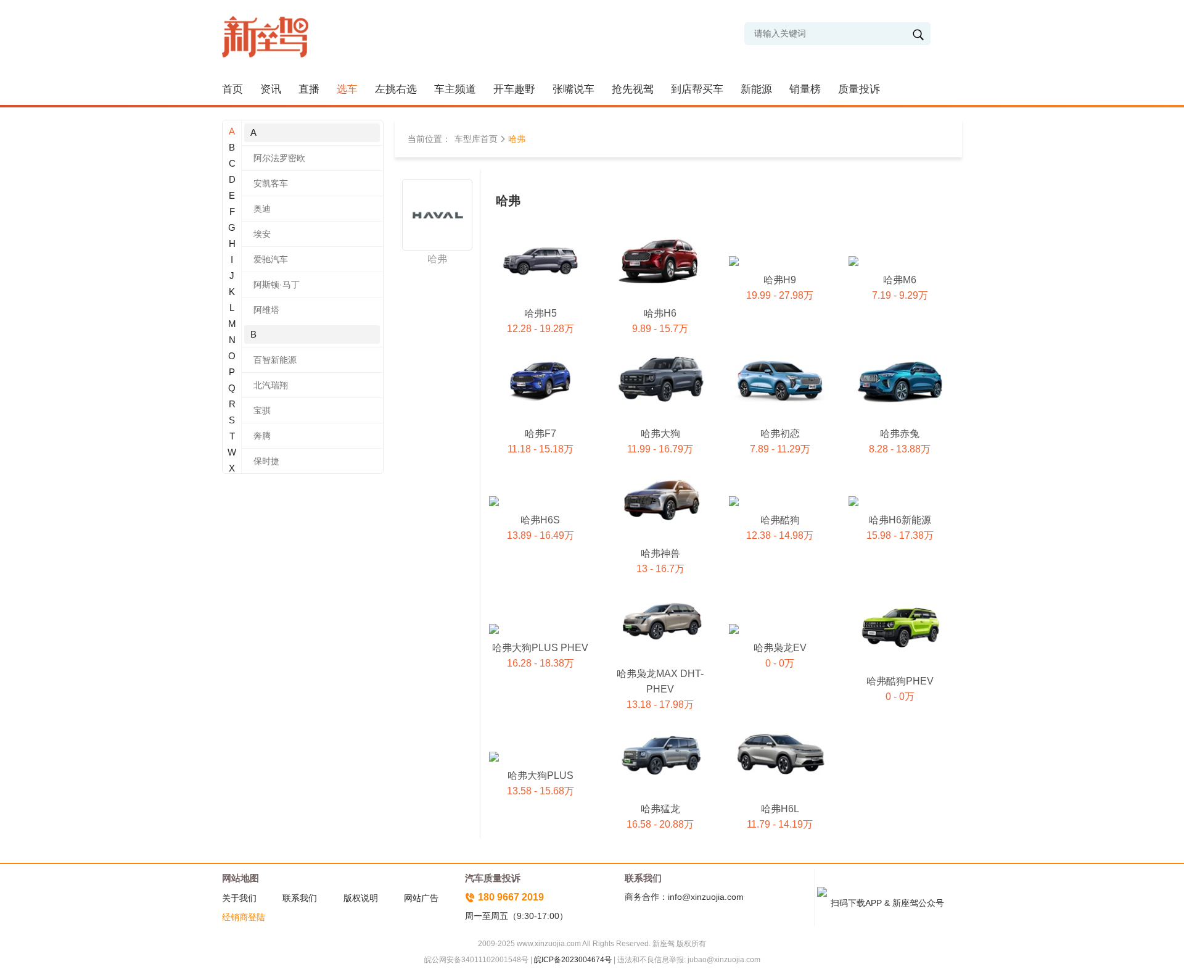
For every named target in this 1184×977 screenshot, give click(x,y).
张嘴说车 (573, 89)
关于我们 (239, 898)
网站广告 (421, 898)
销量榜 (805, 89)
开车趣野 (514, 89)
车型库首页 (476, 139)
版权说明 (360, 898)
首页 (232, 89)
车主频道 (455, 89)
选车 (347, 89)
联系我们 (299, 898)
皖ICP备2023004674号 (573, 959)
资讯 (270, 89)
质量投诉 (859, 89)
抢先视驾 (633, 89)
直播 (308, 89)
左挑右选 (396, 89)
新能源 (756, 89)
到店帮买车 (697, 89)
